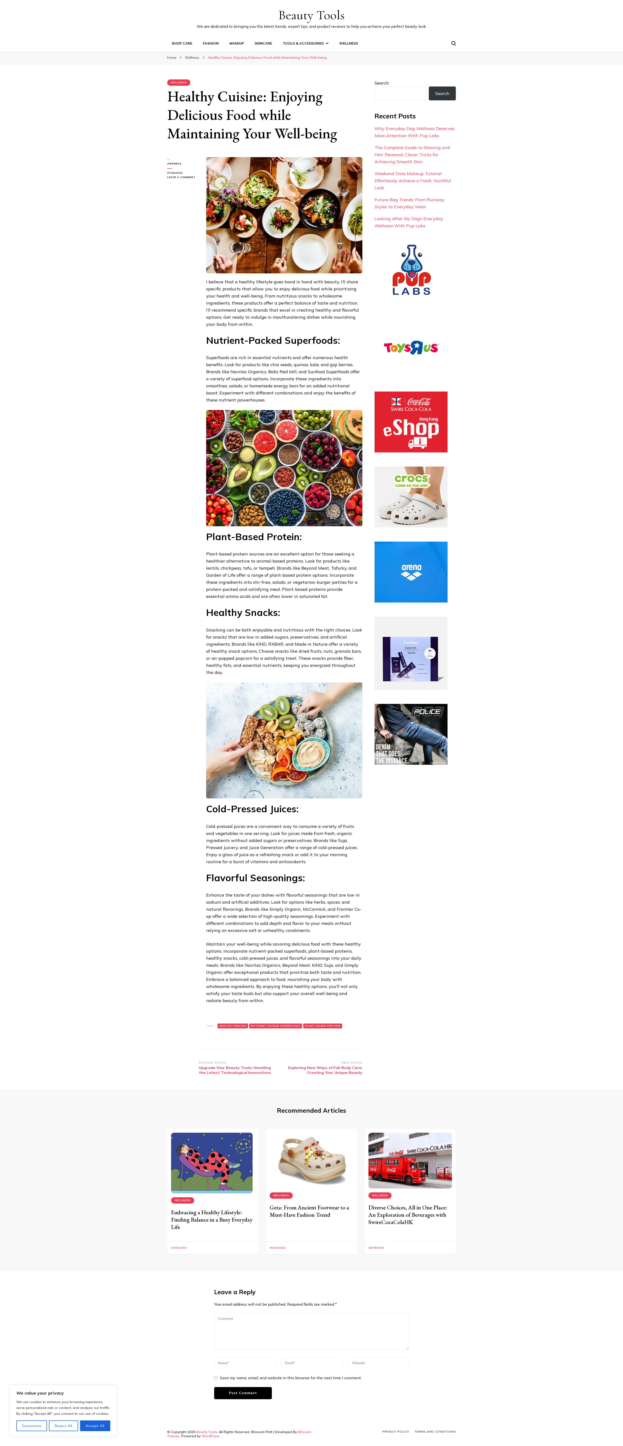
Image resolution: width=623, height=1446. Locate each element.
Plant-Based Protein (322, 1025)
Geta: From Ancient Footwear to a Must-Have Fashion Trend (309, 1211)
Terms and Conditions (435, 1431)
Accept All (95, 1426)
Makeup (236, 43)
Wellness (348, 43)
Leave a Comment (183, 177)
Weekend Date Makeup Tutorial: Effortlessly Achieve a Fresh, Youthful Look (413, 181)
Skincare (263, 43)
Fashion (211, 43)
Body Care (182, 43)
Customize (31, 1426)
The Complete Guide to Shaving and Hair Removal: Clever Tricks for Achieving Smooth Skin (412, 154)
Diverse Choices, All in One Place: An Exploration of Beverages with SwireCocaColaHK (407, 1215)
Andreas (174, 163)
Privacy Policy (395, 1431)
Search (382, 83)
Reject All (63, 1426)
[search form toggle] (453, 43)
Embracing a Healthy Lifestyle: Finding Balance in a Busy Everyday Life (211, 1219)
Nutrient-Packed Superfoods (275, 1025)
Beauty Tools (311, 15)
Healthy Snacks (232, 1025)
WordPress (211, 1436)
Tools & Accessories (303, 43)
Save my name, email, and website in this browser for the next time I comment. (291, 1377)
